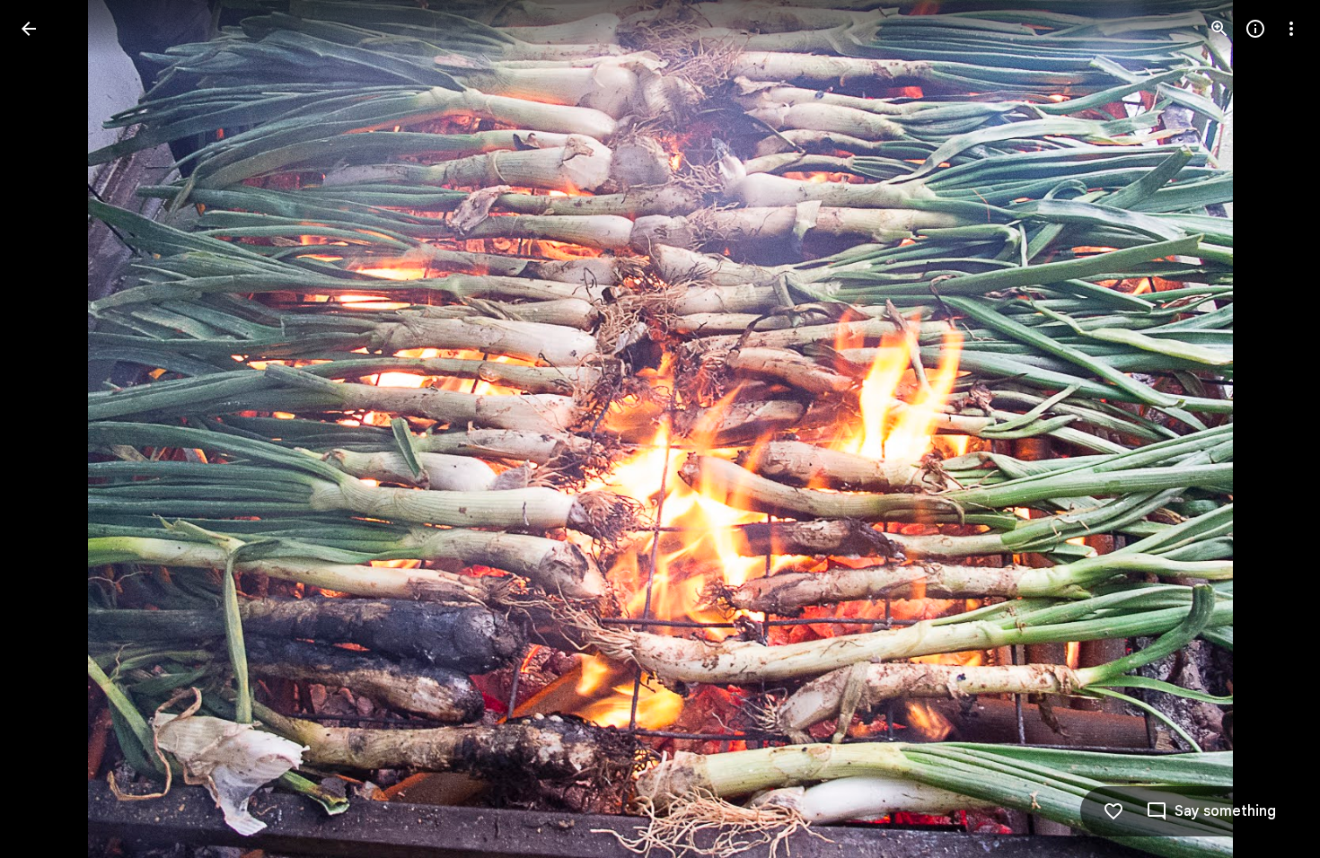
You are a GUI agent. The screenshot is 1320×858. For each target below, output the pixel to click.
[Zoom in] (1219, 29)
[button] (50, 429)
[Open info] (1255, 29)
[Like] (1113, 811)
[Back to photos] (28, 28)
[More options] (1291, 29)
